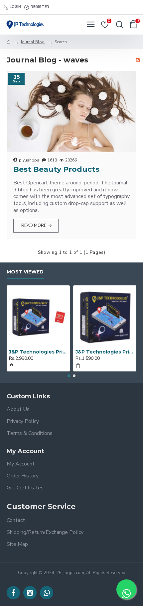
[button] (69, 375)
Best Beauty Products (56, 169)
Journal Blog (33, 42)
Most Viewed (25, 272)
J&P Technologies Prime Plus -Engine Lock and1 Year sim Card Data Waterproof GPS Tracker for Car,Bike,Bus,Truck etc (38, 352)
